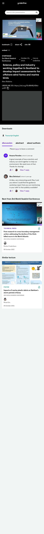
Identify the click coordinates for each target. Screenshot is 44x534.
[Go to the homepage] (22, 3)
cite (26, 44)
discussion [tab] (7, 143)
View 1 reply (24, 170)
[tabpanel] (22, 170)
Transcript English (12, 135)
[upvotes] (10, 170)
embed (4, 50)
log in (17, 149)
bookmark (6, 44)
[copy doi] (9, 88)
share (17, 44)
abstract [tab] (20, 143)
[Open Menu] (3, 3)
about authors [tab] (33, 143)
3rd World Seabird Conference (26, 199)
